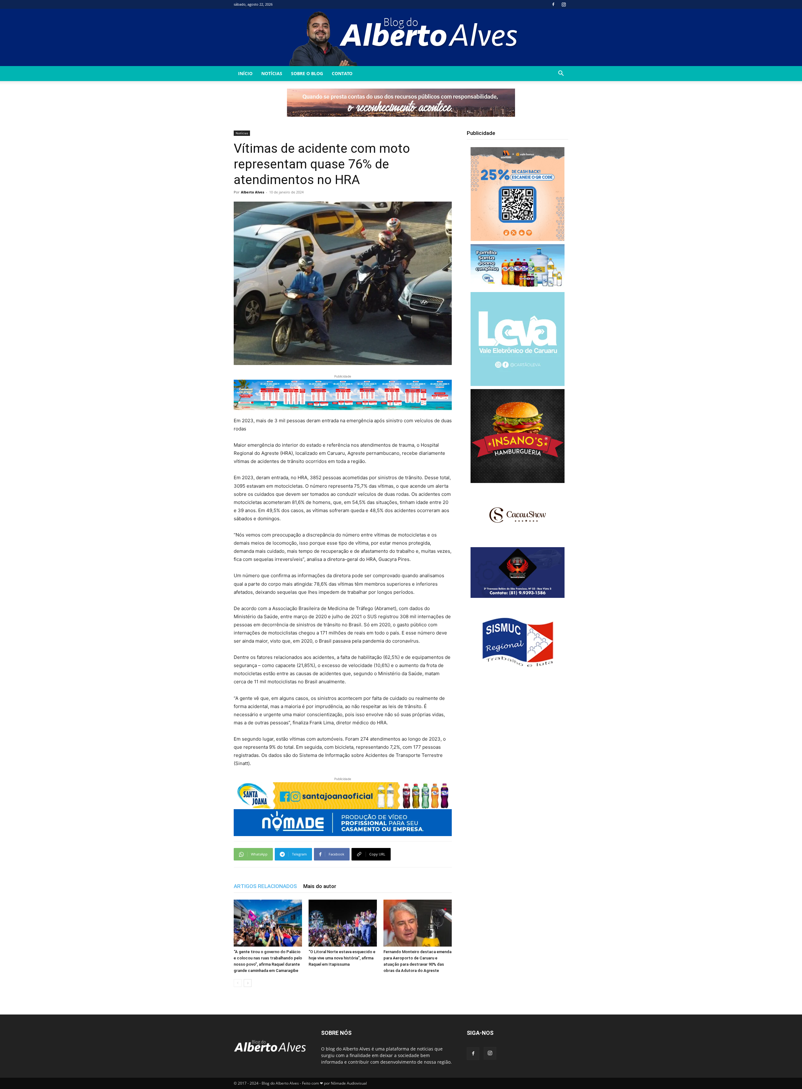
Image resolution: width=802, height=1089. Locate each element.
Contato (342, 73)
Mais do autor (319, 886)
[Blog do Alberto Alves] (401, 37)
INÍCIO (245, 73)
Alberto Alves (252, 192)
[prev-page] (238, 983)
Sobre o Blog (307, 73)
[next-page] (248, 983)
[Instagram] (563, 4)
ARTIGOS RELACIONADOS (265, 886)
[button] (560, 74)
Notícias (271, 73)
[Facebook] (553, 4)
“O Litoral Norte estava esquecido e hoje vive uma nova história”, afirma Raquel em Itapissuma (342, 958)
